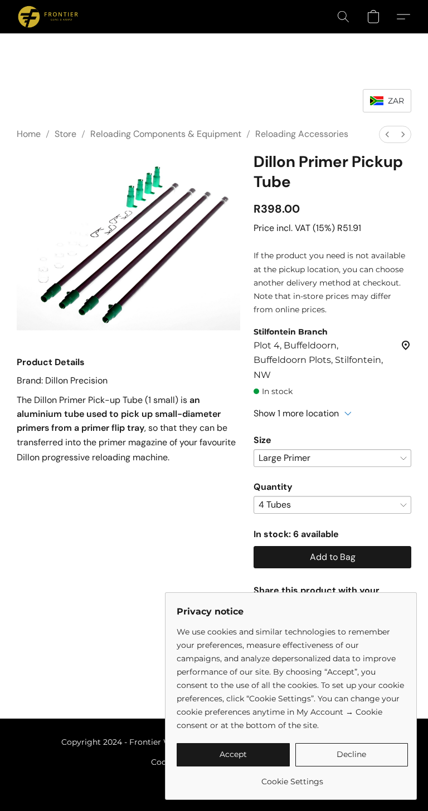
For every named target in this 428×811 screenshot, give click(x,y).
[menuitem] (387, 134)
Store (65, 134)
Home (29, 134)
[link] (292, 777)
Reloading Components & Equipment (165, 134)
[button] (48, 17)
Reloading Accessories (301, 134)
